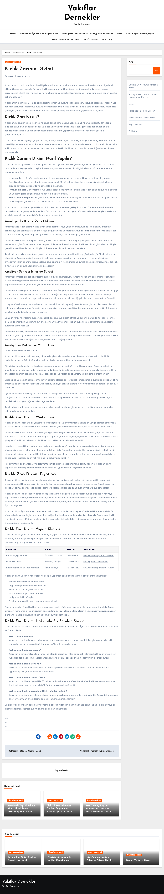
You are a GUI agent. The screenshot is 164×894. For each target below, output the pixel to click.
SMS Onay (106, 40)
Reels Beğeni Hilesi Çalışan (140, 34)
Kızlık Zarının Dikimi (29, 69)
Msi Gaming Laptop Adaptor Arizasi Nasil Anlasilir (98, 808)
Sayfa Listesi (91, 40)
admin (10, 76)
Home (13, 34)
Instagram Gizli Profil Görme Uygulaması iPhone (87, 34)
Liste (119, 34)
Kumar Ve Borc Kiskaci (138, 860)
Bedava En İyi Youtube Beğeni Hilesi (39, 34)
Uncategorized (13, 62)
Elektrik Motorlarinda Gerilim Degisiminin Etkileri (59, 808)
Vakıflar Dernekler (18, 882)
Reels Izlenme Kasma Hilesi (66, 40)
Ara (131, 62)
